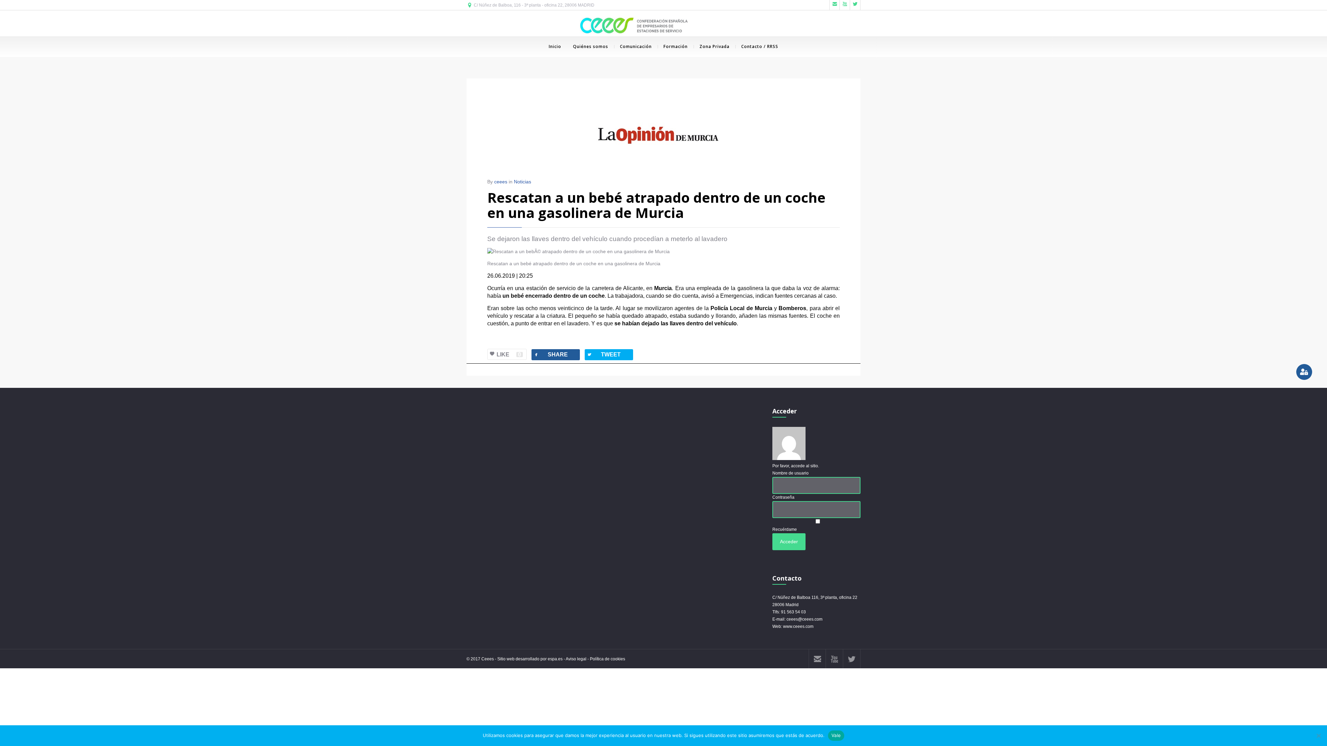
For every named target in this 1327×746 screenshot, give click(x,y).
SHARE (551, 354)
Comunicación (636, 46)
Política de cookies (607, 659)
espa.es (556, 659)
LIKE (509, 354)
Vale (836, 735)
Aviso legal (576, 659)
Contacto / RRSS (759, 46)
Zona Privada (714, 46)
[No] (1318, 735)
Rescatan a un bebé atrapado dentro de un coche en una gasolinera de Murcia (656, 205)
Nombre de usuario (790, 473)
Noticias (522, 181)
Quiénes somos (590, 46)
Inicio (555, 46)
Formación (676, 46)
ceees (500, 181)
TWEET (604, 354)
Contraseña (783, 497)
